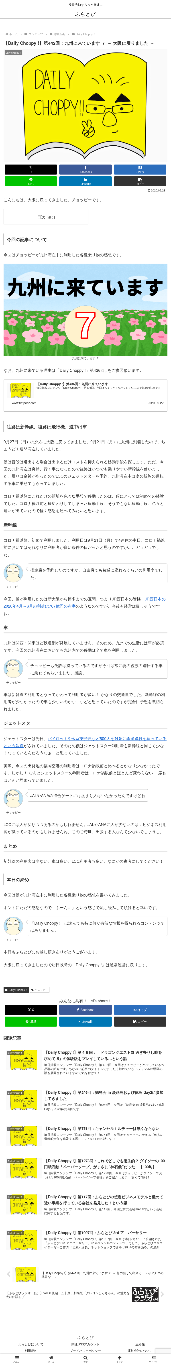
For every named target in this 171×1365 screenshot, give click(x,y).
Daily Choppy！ (18, 990)
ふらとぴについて (30, 1344)
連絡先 (140, 1344)
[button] (140, 181)
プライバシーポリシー (85, 1350)
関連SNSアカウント (85, 1344)
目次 (41, 216)
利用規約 (31, 1350)
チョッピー (41, 990)
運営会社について (140, 1350)
